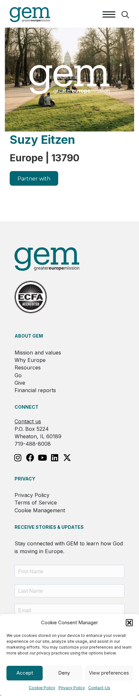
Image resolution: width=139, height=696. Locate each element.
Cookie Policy (42, 687)
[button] (129, 622)
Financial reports (35, 390)
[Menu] (109, 14)
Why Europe (30, 360)
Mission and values (38, 352)
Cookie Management (40, 510)
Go (18, 375)
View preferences (109, 673)
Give (20, 382)
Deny (64, 673)
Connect (26, 407)
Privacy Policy (72, 687)
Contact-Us (99, 687)
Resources (28, 367)
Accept (24, 673)
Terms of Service (36, 502)
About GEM (29, 336)
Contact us (28, 421)
